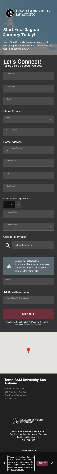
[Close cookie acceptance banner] (52, 463)
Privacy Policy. (17, 469)
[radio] (9, 204)
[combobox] (28, 120)
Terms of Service (30, 324)
